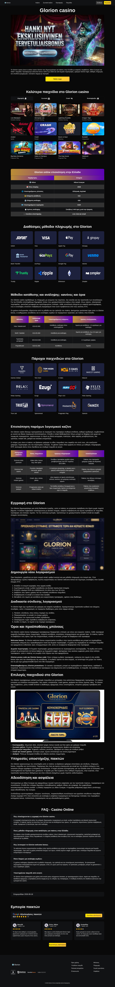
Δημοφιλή (21, 98)
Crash (68, 98)
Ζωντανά (44, 98)
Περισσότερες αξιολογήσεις (57, 944)
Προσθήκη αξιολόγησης (94, 915)
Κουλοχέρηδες (91, 98)
